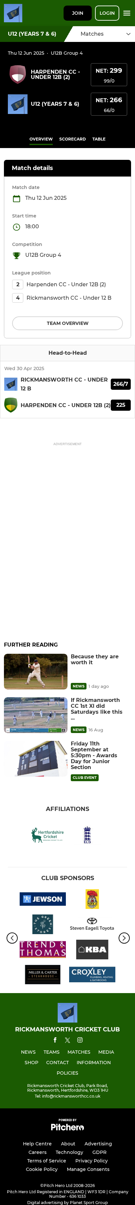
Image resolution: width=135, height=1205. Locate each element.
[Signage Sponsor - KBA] (92, 951)
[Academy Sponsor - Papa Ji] (92, 900)
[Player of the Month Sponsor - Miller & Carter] (43, 976)
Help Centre (37, 1144)
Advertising (98, 1144)
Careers (38, 1152)
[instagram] (80, 1041)
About (68, 1144)
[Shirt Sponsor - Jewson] (43, 900)
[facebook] (55, 1041)
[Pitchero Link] (67, 1129)
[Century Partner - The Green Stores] (43, 925)
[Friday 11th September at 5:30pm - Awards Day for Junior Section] (36, 759)
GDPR (99, 1152)
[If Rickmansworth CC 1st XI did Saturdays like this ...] (36, 715)
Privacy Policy (91, 1161)
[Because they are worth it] (36, 671)
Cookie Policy (42, 1169)
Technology (69, 1152)
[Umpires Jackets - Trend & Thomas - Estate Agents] (43, 951)
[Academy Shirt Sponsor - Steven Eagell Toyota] (92, 925)
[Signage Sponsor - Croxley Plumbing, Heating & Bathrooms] (92, 976)
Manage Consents (88, 1169)
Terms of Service (46, 1161)
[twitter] (67, 1041)
